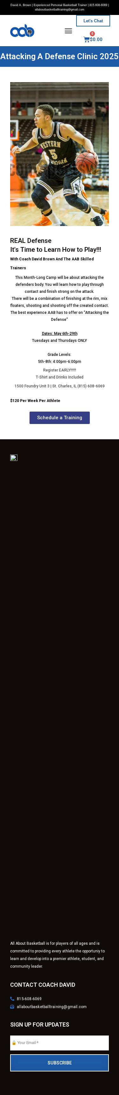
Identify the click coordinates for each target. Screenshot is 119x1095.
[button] (68, 31)
